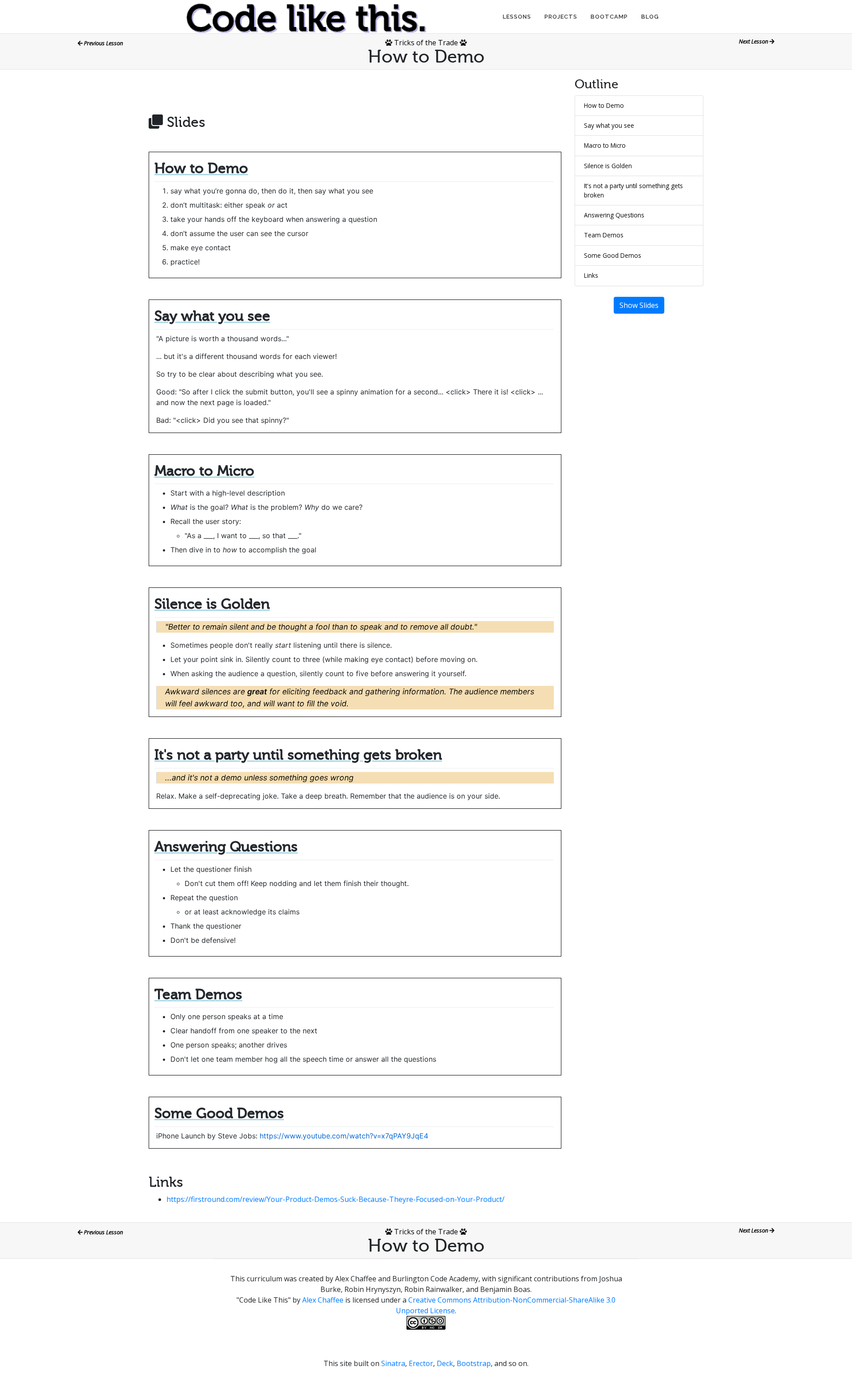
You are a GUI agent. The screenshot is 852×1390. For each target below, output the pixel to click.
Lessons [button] (517, 16)
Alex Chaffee (322, 1300)
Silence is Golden (608, 165)
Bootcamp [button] (609, 16)
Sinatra (393, 1363)
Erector (421, 1363)
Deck (445, 1363)
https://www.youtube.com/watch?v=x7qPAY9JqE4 (344, 1135)
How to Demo (604, 105)
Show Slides (639, 305)
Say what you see (609, 125)
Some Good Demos (612, 255)
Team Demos (603, 235)
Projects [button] (560, 16)
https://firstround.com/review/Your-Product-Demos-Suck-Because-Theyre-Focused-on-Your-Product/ (335, 1199)
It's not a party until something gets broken (633, 190)
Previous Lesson (103, 43)
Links (591, 275)
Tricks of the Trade (426, 42)
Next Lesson (754, 41)
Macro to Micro (605, 145)
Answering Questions (614, 215)
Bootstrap (474, 1363)
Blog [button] (650, 16)
